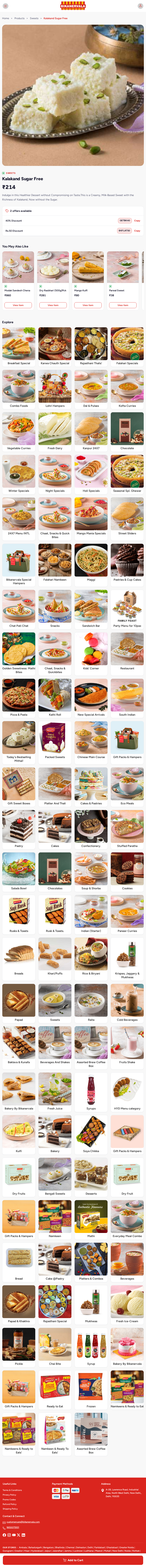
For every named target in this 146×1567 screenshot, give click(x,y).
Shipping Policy (10, 1509)
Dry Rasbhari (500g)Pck (52, 290)
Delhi (90, 1547)
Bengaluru (48, 1547)
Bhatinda (59, 1547)
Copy (137, 220)
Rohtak (135, 1550)
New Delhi (117, 1550)
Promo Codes (9, 1499)
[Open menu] (5, 6)
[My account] (140, 6)
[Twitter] (18, 1535)
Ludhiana (88, 1550)
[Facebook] (4, 1535)
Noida (127, 1550)
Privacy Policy (9, 1495)
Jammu (68, 1550)
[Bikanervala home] (73, 6)
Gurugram (8, 1550)
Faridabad (99, 1547)
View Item (18, 305)
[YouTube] (13, 1535)
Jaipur (47, 1550)
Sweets (34, 18)
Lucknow (77, 1550)
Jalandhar (57, 1550)
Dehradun (81, 1547)
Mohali (107, 1550)
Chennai (70, 1547)
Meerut (98, 1550)
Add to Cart (75, 1560)
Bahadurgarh (35, 1547)
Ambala (23, 1547)
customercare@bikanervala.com (23, 1522)
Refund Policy (9, 1504)
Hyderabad (37, 1550)
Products (19, 18)
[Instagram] (9, 1535)
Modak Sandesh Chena (17, 290)
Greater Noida (126, 1547)
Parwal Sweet (116, 290)
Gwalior (18, 1550)
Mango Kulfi (81, 290)
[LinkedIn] (23, 1535)
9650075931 (13, 1527)
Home (5, 18)
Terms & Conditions (12, 1490)
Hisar (26, 1550)
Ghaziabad (112, 1547)
